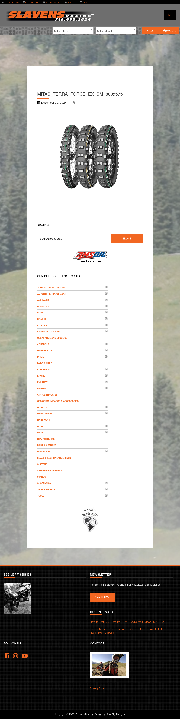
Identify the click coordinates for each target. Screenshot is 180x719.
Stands (41, 476)
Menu (172, 15)
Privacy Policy (98, 688)
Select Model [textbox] (104, 30)
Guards (42, 407)
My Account (53, 2)
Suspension (44, 483)
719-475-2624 (11, 2)
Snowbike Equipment (49, 470)
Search (151, 30)
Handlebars (44, 413)
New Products (46, 438)
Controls (43, 344)
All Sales (43, 300)
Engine (41, 375)
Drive (40, 356)
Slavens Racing (49, 15)
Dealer (71, 2)
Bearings (43, 306)
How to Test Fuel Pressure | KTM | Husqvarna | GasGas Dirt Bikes (127, 621)
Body (40, 312)
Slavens (42, 464)
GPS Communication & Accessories (58, 401)
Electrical (44, 369)
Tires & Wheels (46, 489)
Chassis (42, 325)
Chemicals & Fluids (48, 331)
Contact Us (32, 2)
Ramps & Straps (46, 445)
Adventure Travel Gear (51, 293)
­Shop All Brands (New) (51, 287)
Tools (40, 495)
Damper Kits (44, 350)
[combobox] (73, 30)
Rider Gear (44, 451)
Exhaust (42, 382)
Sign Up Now (102, 597)
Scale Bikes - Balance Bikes (54, 457)
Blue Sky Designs (115, 714)
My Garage (171, 30)
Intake (41, 426)
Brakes (41, 318)
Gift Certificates (47, 394)
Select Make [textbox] (61, 30)
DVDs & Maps (44, 363)
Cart (85, 2)
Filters (41, 388)
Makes (41, 432)
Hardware (43, 420)
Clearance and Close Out (53, 337)
